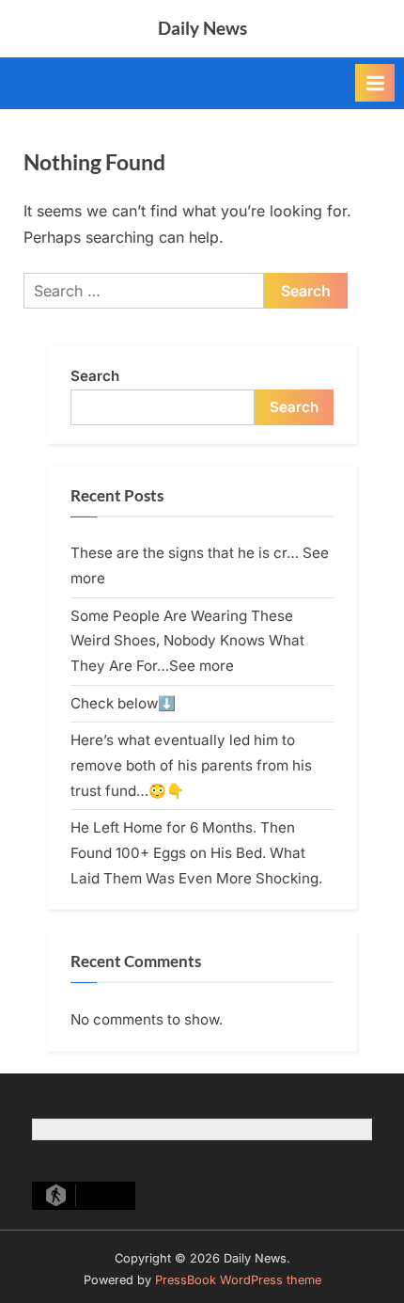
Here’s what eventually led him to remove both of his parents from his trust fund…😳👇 (191, 765)
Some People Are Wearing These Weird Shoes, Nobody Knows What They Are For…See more (187, 641)
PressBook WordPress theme (238, 1280)
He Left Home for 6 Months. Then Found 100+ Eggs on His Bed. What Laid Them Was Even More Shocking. (196, 852)
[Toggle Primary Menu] (375, 83)
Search (94, 376)
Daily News (202, 28)
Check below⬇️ (123, 703)
